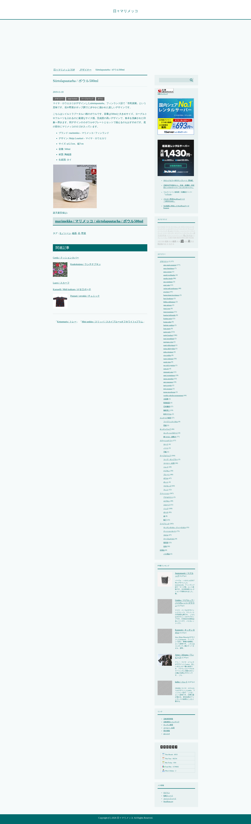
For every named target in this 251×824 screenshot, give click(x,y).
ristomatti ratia (168, 372)
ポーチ (165, 512)
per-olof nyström (169, 365)
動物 (174, 237)
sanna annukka (168, 379)
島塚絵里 (166, 403)
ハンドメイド (185, 231)
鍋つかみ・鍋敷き (169, 437)
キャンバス (190, 227)
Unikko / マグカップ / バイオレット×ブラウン (184, 603)
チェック (191, 229)
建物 (187, 237)
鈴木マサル (167, 414)
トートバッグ (162, 231)
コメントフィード (169, 798)
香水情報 (166, 731)
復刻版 (191, 237)
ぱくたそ (166, 734)
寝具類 (165, 542)
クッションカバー (169, 531)
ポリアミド (179, 233)
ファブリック (164, 524)
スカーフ (166, 505)
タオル (165, 535)
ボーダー (171, 233)
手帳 (165, 452)
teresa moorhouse (169, 392)
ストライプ (183, 229)
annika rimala (168, 278)
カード (165, 444)
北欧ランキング (163, 94)
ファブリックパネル (170, 421)
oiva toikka (167, 355)
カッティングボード (170, 433)
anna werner (167, 272)
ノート (165, 448)
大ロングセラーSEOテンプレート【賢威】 (178, 180)
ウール (168, 227)
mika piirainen (168, 352)
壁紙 (165, 425)
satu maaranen (168, 382)
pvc (159, 227)
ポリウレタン (188, 233)
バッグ (165, 508)
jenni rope (166, 308)
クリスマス (162, 229)
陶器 (164, 244)
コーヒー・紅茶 (169, 463)
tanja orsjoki (167, 385)
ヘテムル (168, 194)
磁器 (74, 233)
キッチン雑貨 (168, 725)
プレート (166, 474)
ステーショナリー (166, 440)
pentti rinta (167, 362)
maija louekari (72, 99)
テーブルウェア (87, 99)
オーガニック (176, 227)
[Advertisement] (125, 45)
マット (165, 490)
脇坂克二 (166, 410)
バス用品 (166, 554)
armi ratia (166, 285)
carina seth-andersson (170, 288)
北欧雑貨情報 (168, 719)
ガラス (183, 227)
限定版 (160, 244)
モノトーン (65, 233)
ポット (165, 482)
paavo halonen (168, 359)
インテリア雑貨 (165, 418)
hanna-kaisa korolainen (171, 295)
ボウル (100, 99)
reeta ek (166, 369)
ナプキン (166, 471)
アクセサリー (168, 497)
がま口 (163, 227)
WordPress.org (168, 801)
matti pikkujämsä (169, 345)
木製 (159, 241)
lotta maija (166, 328)
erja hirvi (166, 292)
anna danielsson (168, 268)
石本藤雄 (166, 406)
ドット (170, 231)
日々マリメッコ (125, 11)
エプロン (166, 501)
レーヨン (164, 237)
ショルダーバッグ (172, 229)
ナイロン (176, 231)
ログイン (166, 792)
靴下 (165, 520)
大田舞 (165, 399)
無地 (170, 241)
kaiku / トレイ (181, 682)
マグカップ (167, 486)
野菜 (83, 233)
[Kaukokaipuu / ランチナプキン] (60, 274)
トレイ (165, 467)
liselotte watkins (168, 325)
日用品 (162, 550)
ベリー (165, 233)
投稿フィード (168, 796)
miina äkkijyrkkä (169, 348)
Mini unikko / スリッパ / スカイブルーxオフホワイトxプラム (112, 321)
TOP (66, 69)
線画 (185, 241)
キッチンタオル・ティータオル (174, 527)
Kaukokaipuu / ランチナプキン (85, 264)
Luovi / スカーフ (61, 283)
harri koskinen (168, 298)
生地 (165, 546)
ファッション (164, 493)
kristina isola (167, 318)
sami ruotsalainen (169, 375)
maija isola (167, 332)
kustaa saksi (167, 322)
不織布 (170, 237)
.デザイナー (59, 99)
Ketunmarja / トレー (67, 321)
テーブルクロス (169, 539)
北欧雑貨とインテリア (171, 722)
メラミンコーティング (175, 235)
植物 (166, 241)
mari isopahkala (168, 338)
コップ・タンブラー (170, 459)
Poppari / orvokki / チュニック (85, 296)
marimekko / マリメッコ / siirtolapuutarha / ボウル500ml (99, 221)
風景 (170, 244)
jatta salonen (167, 305)
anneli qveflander (169, 275)
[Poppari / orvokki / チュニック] (60, 306)
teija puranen (167, 389)
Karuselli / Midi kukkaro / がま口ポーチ (72, 289)
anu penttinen (168, 282)
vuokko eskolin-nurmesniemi (173, 395)
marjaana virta (168, 342)
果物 (162, 241)
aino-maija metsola (169, 265)
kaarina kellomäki (169, 315)
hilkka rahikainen (169, 302)
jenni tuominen (168, 312)
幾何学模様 (181, 237)
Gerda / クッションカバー (66, 257)
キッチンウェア (165, 429)
